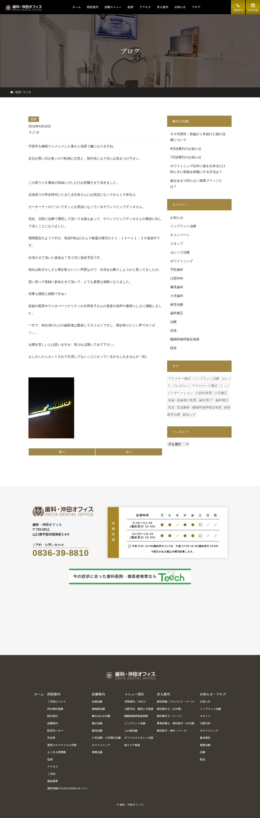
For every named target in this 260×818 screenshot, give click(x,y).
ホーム (76, 7)
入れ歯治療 (131, 730)
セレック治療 (180, 252)
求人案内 (162, 7)
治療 (173, 322)
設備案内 (52, 723)
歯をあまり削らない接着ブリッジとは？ (196, 183)
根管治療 (176, 304)
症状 (173, 330)
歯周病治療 (98, 709)
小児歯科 (176, 296)
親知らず (189, 414)
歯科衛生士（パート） (170, 716)
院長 (18, 92)
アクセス (145, 7)
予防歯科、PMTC (135, 701)
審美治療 (97, 730)
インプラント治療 (183, 226)
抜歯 (171, 400)
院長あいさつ (55, 730)
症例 (130, 7)
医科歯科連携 (55, 709)
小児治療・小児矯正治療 (106, 738)
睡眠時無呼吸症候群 (184, 339)
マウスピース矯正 (205, 385)
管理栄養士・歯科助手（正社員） (176, 723)
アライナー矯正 (179, 378)
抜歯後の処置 (186, 400)
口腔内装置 (204, 393)
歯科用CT (206, 400)
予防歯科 (176, 269)
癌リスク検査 (132, 745)
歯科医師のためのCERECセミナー (67, 788)
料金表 (51, 738)
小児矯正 (220, 393)
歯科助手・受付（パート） (172, 730)
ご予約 (51, 774)
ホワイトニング (181, 261)
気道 (171, 407)
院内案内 (52, 716)
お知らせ (180, 7)
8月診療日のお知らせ (185, 148)
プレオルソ (181, 385)
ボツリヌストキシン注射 (138, 738)
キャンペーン (180, 235)
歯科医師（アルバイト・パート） (176, 701)
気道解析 (183, 407)
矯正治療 (97, 723)
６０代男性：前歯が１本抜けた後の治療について (197, 137)
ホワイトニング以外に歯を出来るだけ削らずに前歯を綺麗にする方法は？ (197, 169)
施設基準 (52, 781)
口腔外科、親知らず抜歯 (138, 709)
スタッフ (176, 243)
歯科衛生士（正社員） (170, 709)
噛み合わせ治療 (101, 716)
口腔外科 (176, 278)
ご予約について (56, 701)
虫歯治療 (97, 701)
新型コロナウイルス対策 (61, 745)
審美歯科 (176, 287)
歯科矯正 (176, 313)
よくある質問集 (56, 752)
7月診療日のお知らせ (185, 157)
